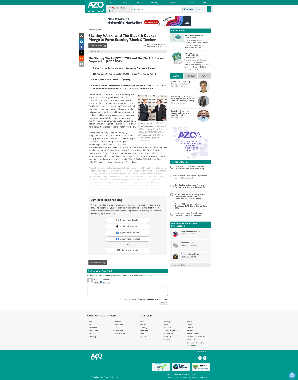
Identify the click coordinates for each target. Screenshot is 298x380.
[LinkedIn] (81, 41)
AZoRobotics (92, 328)
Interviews (144, 331)
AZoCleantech (92, 331)
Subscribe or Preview (188, 234)
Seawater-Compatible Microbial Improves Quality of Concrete (189, 214)
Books (142, 334)
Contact (190, 328)
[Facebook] (81, 47)
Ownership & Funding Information (195, 344)
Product (143, 337)
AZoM (89, 322)
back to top (201, 352)
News (100, 30)
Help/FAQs (167, 337)
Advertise (190, 331)
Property (166, 322)
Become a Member (170, 331)
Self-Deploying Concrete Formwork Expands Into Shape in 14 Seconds (190, 186)
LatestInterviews (177, 76)
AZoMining (91, 337)
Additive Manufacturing (190, 231)
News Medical (117, 331)
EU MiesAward (204, 76)
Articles (143, 325)
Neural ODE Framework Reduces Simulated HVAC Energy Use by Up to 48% (191, 206)
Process (166, 325)
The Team (167, 328)
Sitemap (166, 340)
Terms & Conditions (194, 334)
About (189, 322)
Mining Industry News (190, 254)
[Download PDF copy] (81, 36)
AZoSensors (117, 322)
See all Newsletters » (179, 265)
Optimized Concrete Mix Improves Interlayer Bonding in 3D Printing (190, 167)
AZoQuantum (117, 325)
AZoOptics (91, 334)
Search (189, 325)
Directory (143, 328)
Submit (164, 303)
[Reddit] (81, 58)
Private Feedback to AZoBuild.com (154, 299)
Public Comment (129, 299)
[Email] (81, 64)
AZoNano (90, 325)
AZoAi (114, 328)
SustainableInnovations (190, 76)
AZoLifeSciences (118, 334)
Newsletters (168, 334)
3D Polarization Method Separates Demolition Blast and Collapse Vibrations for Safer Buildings (190, 196)
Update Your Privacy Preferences (106, 377)
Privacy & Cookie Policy (196, 337)
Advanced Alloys (187, 243)
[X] (81, 52)
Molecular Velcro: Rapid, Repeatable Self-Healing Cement (191, 177)
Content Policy (192, 340)
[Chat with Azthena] (292, 375)
